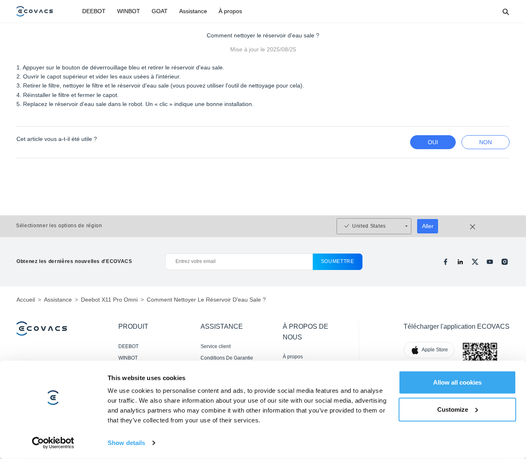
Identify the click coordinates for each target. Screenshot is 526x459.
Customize (452, 409)
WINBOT (128, 11)
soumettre (337, 261)
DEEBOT (94, 11)
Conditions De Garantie (227, 358)
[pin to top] (509, 345)
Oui (433, 142)
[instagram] (505, 262)
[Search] (505, 11)
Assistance (193, 11)
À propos (230, 11)
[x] (475, 262)
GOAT (160, 11)
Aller (428, 226)
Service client (216, 346)
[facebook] (445, 262)
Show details (126, 442)
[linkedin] (460, 262)
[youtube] (490, 262)
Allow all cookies (457, 382)
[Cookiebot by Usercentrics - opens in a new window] (53, 443)
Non (485, 142)
